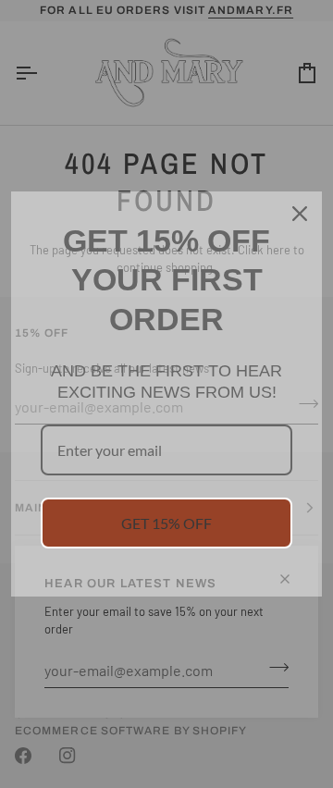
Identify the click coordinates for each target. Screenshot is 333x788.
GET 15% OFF (166, 523)
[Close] (300, 213)
